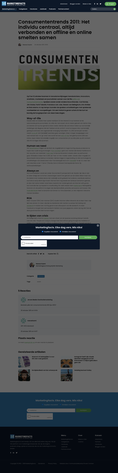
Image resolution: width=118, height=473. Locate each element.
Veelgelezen (23, 9)
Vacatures (33, 9)
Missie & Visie (87, 4)
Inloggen (111, 4)
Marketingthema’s (8, 9)
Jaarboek (43, 9)
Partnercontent (63, 9)
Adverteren (63, 4)
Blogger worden (75, 4)
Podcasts (52, 9)
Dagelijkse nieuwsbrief (51, 231)
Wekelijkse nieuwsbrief (69, 231)
